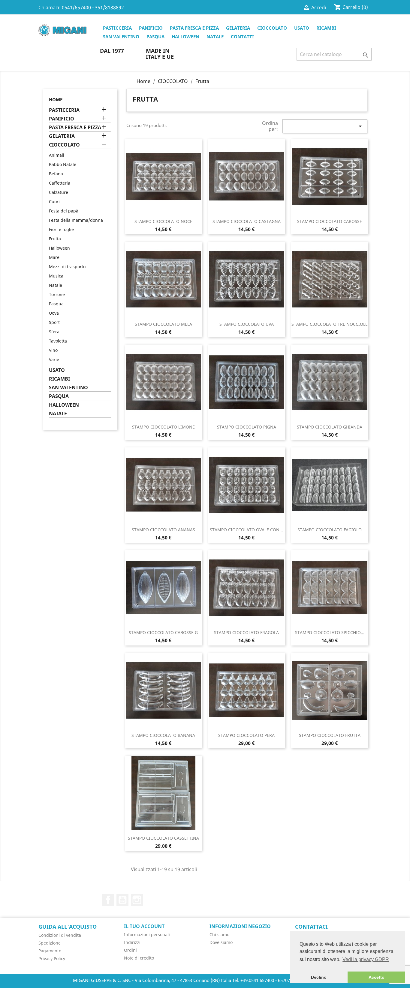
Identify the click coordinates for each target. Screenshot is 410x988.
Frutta (55, 239)
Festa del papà (63, 211)
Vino (53, 350)
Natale (55, 285)
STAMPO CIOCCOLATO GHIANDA (329, 427)
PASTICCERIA (117, 28)
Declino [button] (319, 977)
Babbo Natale (62, 164)
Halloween (59, 248)
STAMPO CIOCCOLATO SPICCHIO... (329, 632)
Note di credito (139, 958)
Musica (56, 276)
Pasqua (56, 304)
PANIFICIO (151, 28)
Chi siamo (219, 934)
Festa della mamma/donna (76, 220)
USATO (301, 28)
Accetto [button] (376, 977)
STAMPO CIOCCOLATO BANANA (163, 735)
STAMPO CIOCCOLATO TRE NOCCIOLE (329, 324)
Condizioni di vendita (59, 935)
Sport (54, 322)
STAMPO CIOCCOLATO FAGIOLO (329, 530)
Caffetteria (59, 183)
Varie (54, 359)
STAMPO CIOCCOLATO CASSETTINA (163, 838)
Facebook (108, 900)
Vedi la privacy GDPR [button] (365, 959)
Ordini (130, 950)
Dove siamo (221, 942)
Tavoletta (58, 341)
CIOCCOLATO (272, 28)
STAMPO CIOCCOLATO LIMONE (163, 427)
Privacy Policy (51, 958)
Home (55, 99)
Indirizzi (132, 942)
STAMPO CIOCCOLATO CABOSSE (329, 221)
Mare (54, 257)
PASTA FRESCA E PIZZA (194, 28)
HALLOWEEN (185, 37)
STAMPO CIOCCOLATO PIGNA (246, 427)
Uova (54, 313)
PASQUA (155, 37)
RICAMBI (326, 28)
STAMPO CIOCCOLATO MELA (163, 324)
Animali (56, 155)
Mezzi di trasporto (67, 266)
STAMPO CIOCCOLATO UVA (246, 324)
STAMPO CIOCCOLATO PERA (246, 735)
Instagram (137, 900)
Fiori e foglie (61, 229)
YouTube (122, 900)
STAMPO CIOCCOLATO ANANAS (163, 530)
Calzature (58, 192)
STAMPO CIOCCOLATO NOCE (163, 221)
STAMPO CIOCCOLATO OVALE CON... (246, 530)
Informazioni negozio (240, 926)
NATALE (215, 37)
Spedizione (49, 943)
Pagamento (49, 951)
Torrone (57, 294)
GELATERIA (238, 28)
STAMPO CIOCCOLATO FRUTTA (329, 735)
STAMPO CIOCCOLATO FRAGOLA (246, 632)
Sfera (54, 331)
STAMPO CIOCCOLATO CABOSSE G (163, 632)
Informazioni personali (147, 934)
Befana (56, 174)
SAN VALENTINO (121, 37)
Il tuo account (144, 926)
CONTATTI (242, 37)
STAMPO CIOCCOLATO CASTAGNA (247, 221)
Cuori (54, 201)
